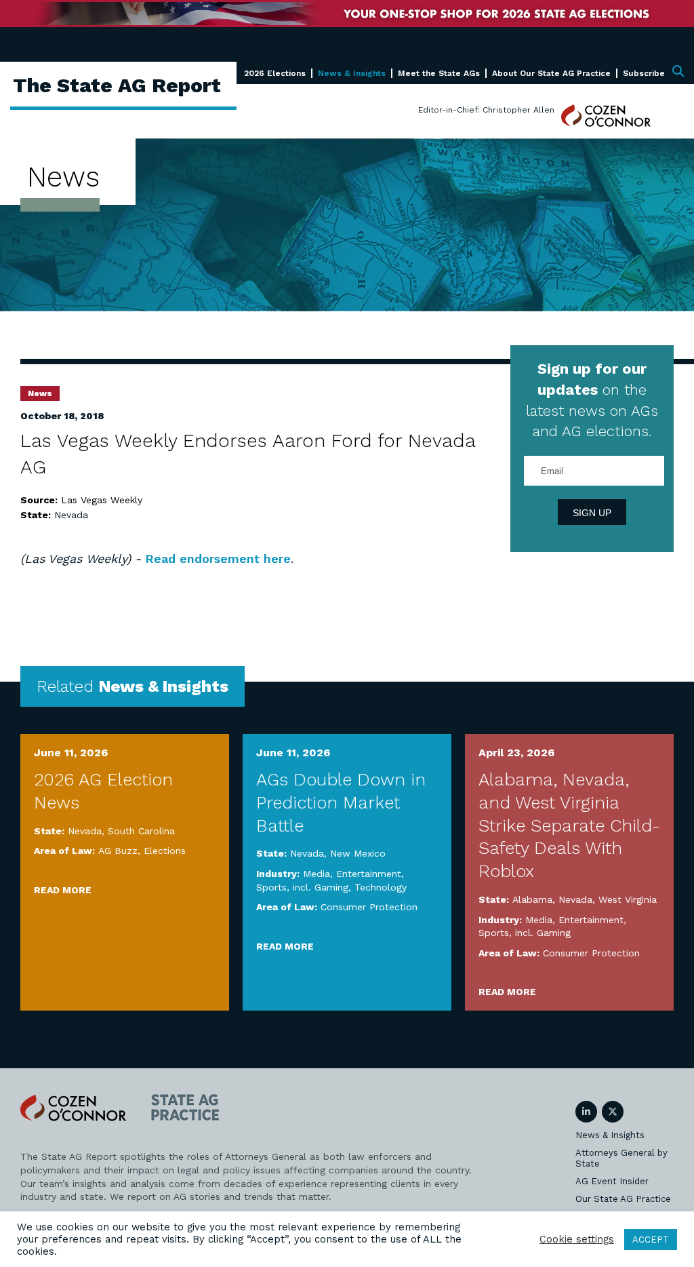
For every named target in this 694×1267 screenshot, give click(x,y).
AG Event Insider (612, 1181)
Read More (62, 890)
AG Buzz (118, 850)
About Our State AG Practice (551, 73)
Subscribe (644, 73)
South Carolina (141, 830)
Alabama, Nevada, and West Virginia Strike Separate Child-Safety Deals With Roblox (569, 825)
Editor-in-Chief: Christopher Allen (486, 110)
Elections (165, 850)
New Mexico (358, 853)
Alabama (532, 899)
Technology (380, 887)
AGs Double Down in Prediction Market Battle (341, 802)
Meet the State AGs (439, 73)
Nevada (71, 514)
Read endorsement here (218, 558)
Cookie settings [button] (576, 1239)
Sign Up (592, 512)
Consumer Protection (369, 906)
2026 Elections (275, 73)
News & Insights (352, 73)
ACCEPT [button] (650, 1239)
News (40, 393)
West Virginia (627, 899)
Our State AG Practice (623, 1199)
